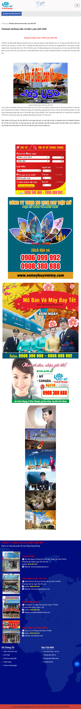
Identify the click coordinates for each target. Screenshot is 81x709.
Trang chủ (4, 23)
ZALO (76, 664)
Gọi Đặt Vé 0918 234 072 (11, 14)
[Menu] (77, 5)
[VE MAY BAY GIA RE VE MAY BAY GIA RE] (7, 5)
